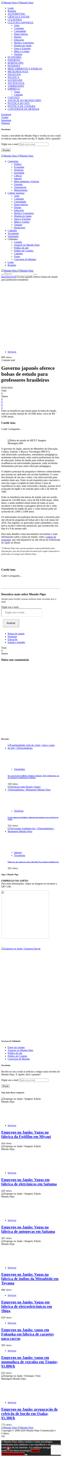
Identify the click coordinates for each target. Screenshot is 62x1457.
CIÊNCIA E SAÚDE (19, 16)
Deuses (17, 37)
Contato (18, 242)
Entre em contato (16, 1047)
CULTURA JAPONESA (20, 22)
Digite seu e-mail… (11, 607)
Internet (18, 178)
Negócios (19, 170)
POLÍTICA (13, 77)
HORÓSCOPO (16, 63)
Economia (19, 167)
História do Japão (22, 45)
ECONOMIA (15, 57)
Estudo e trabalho (16, 642)
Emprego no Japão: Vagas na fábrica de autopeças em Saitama (28, 1229)
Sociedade (19, 172)
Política (17, 164)
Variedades (19, 769)
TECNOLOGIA (16, 83)
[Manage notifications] (8, 1448)
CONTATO (14, 97)
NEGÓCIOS (14, 74)
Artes (16, 25)
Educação (19, 39)
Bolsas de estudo (16, 633)
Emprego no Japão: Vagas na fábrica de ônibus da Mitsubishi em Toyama (30, 1278)
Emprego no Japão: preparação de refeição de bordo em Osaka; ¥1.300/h (29, 1413)
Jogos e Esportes (22, 48)
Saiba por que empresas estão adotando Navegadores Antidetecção (33, 862)
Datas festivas (21, 34)
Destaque (12, 636)
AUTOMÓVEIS (16, 13)
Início (4, 276)
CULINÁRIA (15, 19)
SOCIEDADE (15, 80)
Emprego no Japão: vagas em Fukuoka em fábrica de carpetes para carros (27, 1334)
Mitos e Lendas (21, 51)
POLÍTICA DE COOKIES (21, 106)
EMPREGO (14, 88)
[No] (26, 1454)
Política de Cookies (23, 250)
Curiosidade (20, 31)
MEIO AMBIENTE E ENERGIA (25, 68)
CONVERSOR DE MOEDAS (23, 109)
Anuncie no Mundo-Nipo (27, 245)
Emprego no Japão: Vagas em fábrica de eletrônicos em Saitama (29, 1182)
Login (11, 8)
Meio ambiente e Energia (26, 181)
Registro (12, 11)
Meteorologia (20, 190)
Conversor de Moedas (25, 259)
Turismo (18, 54)
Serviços (11, 276)
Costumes (19, 28)
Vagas (17, 91)
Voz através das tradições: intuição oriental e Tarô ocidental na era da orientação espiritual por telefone (33, 777)
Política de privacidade (13, 1454)
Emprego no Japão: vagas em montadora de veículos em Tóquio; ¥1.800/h (29, 1361)
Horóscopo (19, 227)
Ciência (18, 175)
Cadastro (18, 94)
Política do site (21, 247)
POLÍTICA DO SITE (19, 103)
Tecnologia (19, 855)
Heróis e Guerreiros (24, 42)
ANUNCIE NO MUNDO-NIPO (24, 100)
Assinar (6, 150)
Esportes (18, 184)
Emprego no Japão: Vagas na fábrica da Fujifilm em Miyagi (26, 1134)
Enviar (5, 1086)
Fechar (35, 1450)
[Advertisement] (31, 314)
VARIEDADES (16, 86)
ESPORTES (14, 60)
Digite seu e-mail (10, 144)
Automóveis (20, 187)
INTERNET (14, 65)
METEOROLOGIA (18, 71)
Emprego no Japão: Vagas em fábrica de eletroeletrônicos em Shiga (26, 1306)
